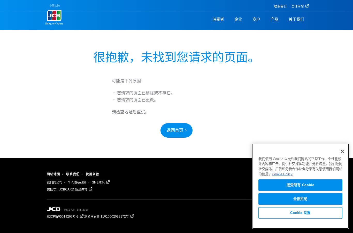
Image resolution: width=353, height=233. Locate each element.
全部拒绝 (300, 199)
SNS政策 (98, 182)
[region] (300, 186)
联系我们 (280, 6)
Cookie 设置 (300, 213)
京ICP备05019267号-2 (63, 216)
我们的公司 (54, 182)
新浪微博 (81, 189)
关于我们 (296, 19)
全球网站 (297, 6)
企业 (238, 19)
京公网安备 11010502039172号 (106, 216)
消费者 (218, 19)
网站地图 (53, 174)
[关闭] (342, 151)
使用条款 (92, 174)
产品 (274, 19)
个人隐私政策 (77, 182)
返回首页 (175, 130)
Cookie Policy (282, 174)
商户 (256, 19)
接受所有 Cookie (300, 185)
